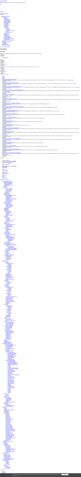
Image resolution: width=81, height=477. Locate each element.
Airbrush (4, 43)
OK (64, 474)
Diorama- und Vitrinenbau (8, 38)
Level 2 (2, 72)
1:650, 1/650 (33, 66)
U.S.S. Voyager (4, 135)
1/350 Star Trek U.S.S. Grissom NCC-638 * (8, 146)
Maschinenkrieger (9, 32)
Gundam (5, 33)
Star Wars (8, 28)
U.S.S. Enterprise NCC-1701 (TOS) (7, 132)
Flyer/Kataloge (4, 167)
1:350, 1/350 (28, 66)
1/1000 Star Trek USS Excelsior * (7, 142)
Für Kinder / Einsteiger (6, 45)
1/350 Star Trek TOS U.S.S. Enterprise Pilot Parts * (10, 114)
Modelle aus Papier (7, 37)
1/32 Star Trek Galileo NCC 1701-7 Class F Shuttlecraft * (10, 139)
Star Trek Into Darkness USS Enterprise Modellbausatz (10, 128)
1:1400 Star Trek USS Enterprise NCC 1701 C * (9, 99)
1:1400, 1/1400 (17, 66)
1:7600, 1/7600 (23, 66)
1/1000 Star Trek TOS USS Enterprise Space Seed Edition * (11, 153)
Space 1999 (8, 29)
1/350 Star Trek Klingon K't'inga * (7, 125)
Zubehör (4, 42)
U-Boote (6, 26)
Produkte (3, 75)
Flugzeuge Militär (7, 22)
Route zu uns (24, 2)
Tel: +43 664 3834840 (3, 0)
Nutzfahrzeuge (7, 19)
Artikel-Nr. (3, 78)
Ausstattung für (7, 36)
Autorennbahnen (5, 44)
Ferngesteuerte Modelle (6, 41)
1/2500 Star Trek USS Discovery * (7, 121)
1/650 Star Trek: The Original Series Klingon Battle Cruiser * (11, 87)
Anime (7, 31)
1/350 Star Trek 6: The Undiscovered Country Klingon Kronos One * (12, 90)
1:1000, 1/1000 (12, 66)
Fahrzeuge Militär (7, 20)
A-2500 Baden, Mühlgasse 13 (10, 2)
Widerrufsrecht (14, 166)
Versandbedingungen (5, 166)
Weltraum (6, 27)
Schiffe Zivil (6, 24)
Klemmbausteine (6, 39)
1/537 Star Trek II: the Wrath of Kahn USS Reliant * (10, 83)
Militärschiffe (6, 25)
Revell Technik (6, 35)
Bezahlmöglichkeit (5, 170)
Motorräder (6, 18)
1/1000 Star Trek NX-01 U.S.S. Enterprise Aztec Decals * (11, 103)
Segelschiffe (6, 23)
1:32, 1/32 (7, 66)
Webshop (1, 179)
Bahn (3, 40)
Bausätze (5, 46)
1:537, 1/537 (37, 66)
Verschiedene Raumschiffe (10, 30)
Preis (3, 76)
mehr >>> (72, 83)
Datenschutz (4, 472)
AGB (3, 176)
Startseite (1, 46)
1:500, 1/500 (3, 66)
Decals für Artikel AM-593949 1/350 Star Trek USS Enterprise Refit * (12, 107)
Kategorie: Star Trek (5, 57)
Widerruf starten (4, 177)
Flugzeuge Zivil (7, 21)
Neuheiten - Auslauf (6, 16)
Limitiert (2, 69)
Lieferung (3, 471)
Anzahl (3, 77)
